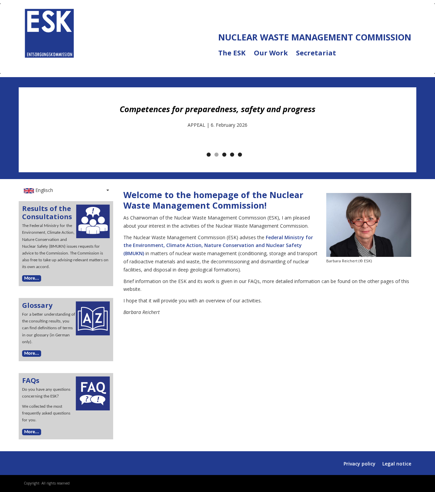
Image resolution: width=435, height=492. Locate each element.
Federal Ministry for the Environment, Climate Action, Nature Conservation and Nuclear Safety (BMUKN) (218, 245)
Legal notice (396, 463)
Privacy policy (360, 463)
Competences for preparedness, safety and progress (217, 109)
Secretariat (316, 53)
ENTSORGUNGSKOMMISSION (86, 65)
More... (31, 278)
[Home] (49, 32)
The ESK (236, 57)
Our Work (275, 57)
